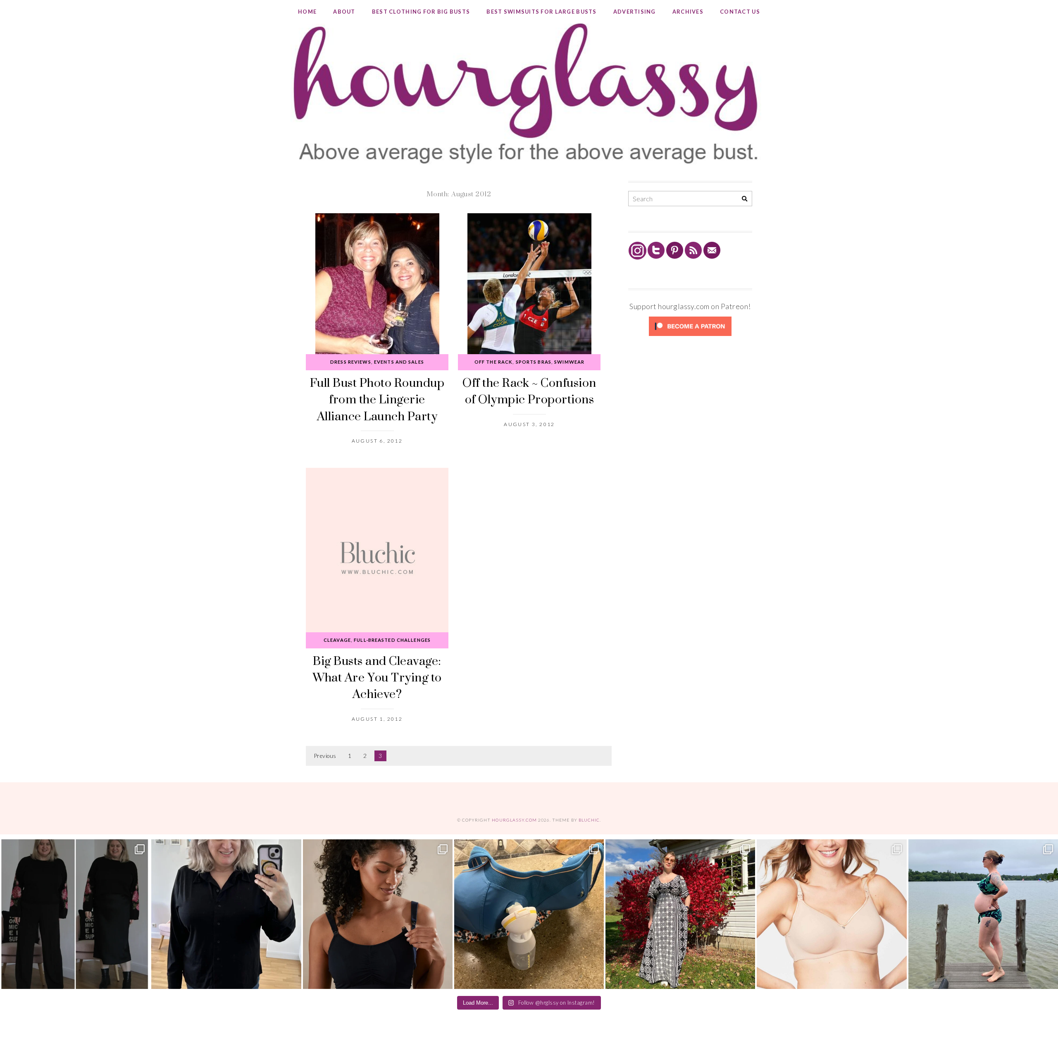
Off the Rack (493, 361)
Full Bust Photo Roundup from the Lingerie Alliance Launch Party (377, 399)
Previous (325, 756)
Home (307, 11)
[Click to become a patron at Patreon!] (690, 335)
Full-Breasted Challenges (392, 640)
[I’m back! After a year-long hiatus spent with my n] (529, 914)
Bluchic (589, 819)
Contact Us (740, 11)
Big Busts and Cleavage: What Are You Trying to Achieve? (377, 677)
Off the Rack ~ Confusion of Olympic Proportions (529, 390)
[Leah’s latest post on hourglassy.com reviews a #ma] (680, 914)
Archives (687, 11)
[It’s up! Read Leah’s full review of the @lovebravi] (983, 914)
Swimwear (569, 361)
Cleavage (337, 640)
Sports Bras (533, 361)
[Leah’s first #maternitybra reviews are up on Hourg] (831, 914)
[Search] (744, 199)
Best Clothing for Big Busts (421, 11)
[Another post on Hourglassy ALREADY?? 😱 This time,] (378, 914)
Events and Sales (399, 361)
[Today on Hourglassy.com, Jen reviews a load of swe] (75, 914)
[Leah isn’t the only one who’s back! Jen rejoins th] (226, 914)
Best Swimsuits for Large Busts (541, 11)
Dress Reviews (350, 361)
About (344, 11)
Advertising (634, 11)
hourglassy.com (514, 819)
